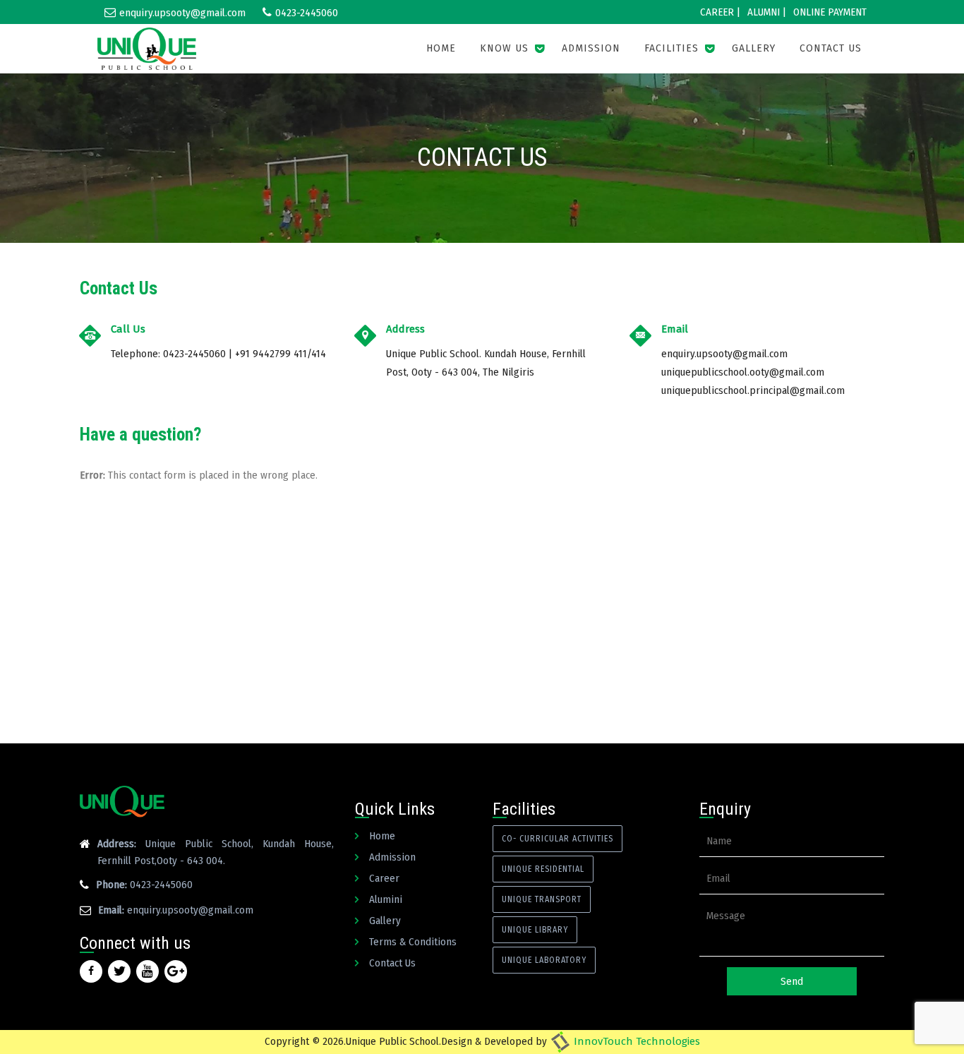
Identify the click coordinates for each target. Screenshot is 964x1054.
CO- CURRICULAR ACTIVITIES (557, 839)
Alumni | (766, 12)
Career (384, 878)
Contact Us (831, 48)
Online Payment (830, 12)
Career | (720, 12)
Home (441, 48)
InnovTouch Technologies (635, 1041)
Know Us (504, 48)
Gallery (754, 48)
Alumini (385, 899)
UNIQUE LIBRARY (535, 930)
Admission (591, 48)
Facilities (671, 48)
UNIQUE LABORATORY (544, 960)
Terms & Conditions (413, 941)
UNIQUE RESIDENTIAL (543, 869)
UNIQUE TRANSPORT (542, 899)
